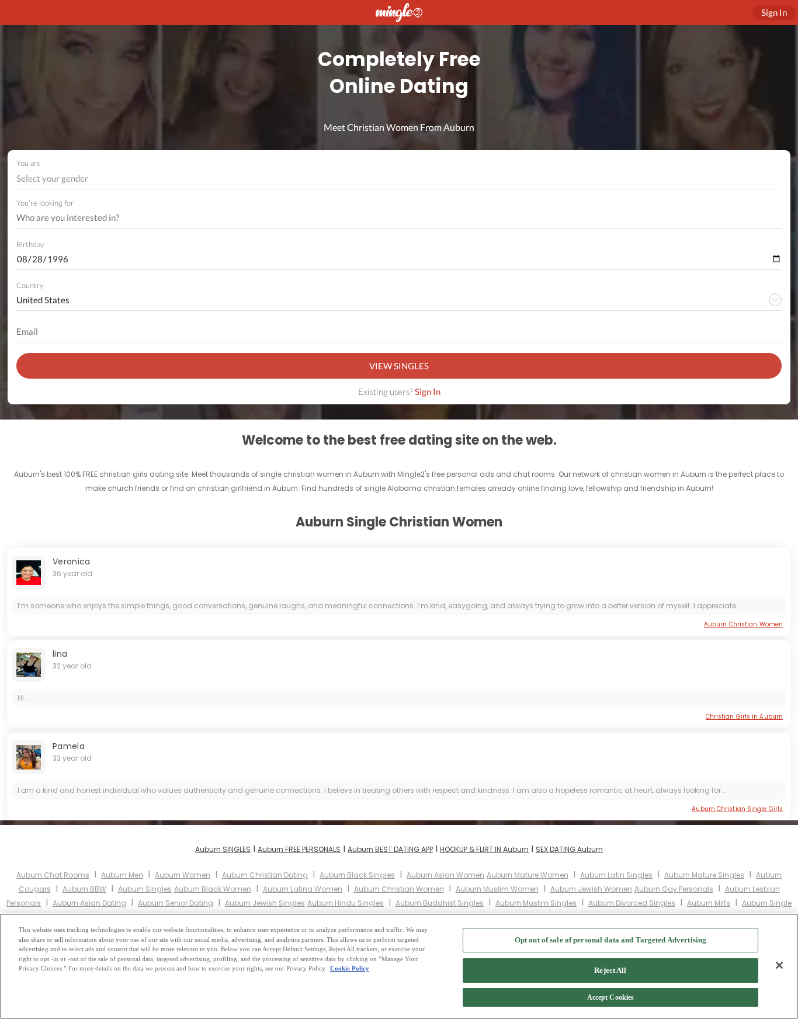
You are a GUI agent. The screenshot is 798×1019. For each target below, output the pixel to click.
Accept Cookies (610, 998)
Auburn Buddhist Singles (439, 903)
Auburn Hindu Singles (345, 903)
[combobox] (399, 178)
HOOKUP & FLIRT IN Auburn (484, 849)
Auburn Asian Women (445, 875)
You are (28, 163)
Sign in (774, 12)
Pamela (69, 746)
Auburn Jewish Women (591, 889)
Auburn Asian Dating (89, 903)
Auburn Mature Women (527, 875)
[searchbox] (391, 218)
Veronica (72, 561)
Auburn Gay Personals (673, 889)
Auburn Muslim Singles (536, 903)
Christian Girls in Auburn (744, 716)
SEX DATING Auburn (569, 849)
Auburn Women (182, 875)
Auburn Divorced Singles (631, 903)
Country (29, 285)
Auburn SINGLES (223, 849)
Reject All (610, 970)
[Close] (779, 965)
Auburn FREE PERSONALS (299, 849)
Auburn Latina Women (302, 889)
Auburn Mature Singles (704, 875)
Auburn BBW (84, 889)
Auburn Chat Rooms (52, 875)
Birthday (30, 244)
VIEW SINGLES (399, 366)
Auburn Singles (145, 889)
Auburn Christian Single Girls (737, 809)
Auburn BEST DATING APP (390, 849)
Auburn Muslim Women (497, 889)
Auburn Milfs (708, 903)
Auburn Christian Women (743, 624)
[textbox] (398, 178)
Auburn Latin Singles (616, 875)
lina (60, 654)
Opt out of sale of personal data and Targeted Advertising (610, 939)
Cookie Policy (349, 968)
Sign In (427, 391)
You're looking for (45, 203)
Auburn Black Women (212, 889)
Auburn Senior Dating (175, 903)
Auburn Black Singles (357, 875)
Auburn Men (122, 875)
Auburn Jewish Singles (265, 903)
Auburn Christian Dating (265, 875)
